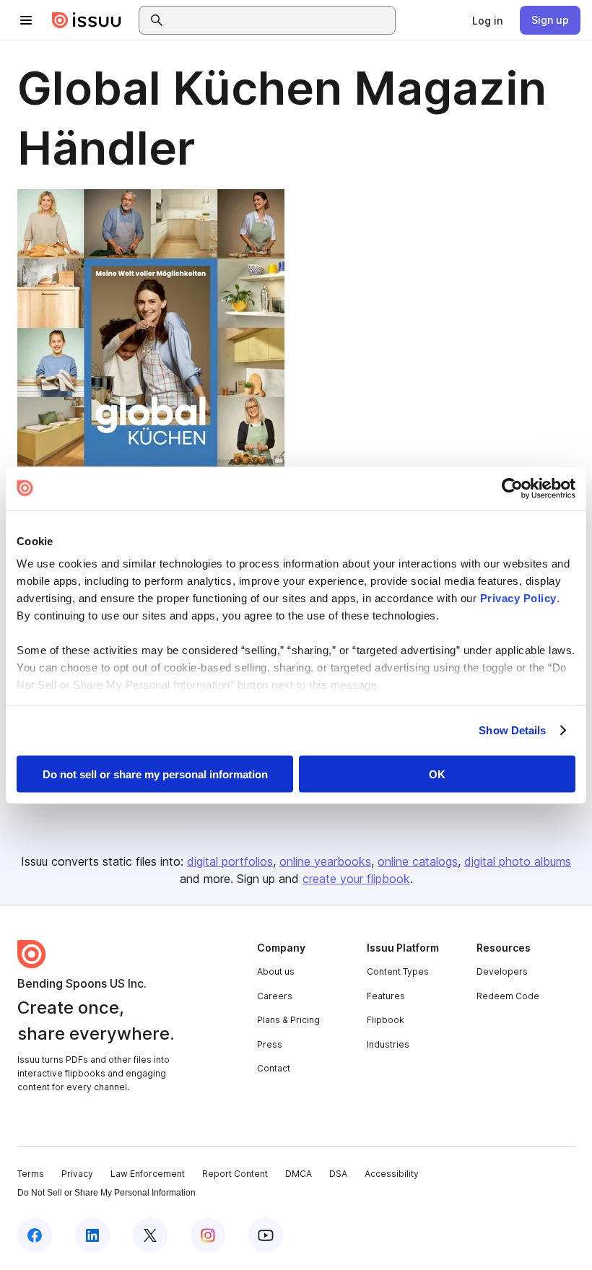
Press (269, 1044)
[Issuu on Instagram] (208, 1235)
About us (276, 971)
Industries (388, 1044)
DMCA (298, 1173)
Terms (30, 1173)
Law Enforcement (147, 1173)
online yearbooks (325, 861)
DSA (338, 1173)
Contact (273, 1068)
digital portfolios (230, 861)
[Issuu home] (86, 20)
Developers (502, 971)
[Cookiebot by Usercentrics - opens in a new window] (512, 488)
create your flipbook (356, 878)
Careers (274, 996)
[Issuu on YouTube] (265, 1235)
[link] (487, 20)
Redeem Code (507, 996)
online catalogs (418, 861)
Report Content (235, 1173)
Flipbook (385, 1019)
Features (386, 996)
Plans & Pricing (288, 1019)
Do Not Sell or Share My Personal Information (106, 1193)
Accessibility (392, 1173)
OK (437, 773)
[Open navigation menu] (26, 20)
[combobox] (280, 20)
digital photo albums (517, 861)
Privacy (77, 1173)
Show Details (512, 730)
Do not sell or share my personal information (155, 773)
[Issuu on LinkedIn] (92, 1235)
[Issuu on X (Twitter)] (150, 1235)
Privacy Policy (518, 598)
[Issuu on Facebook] (34, 1235)
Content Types (398, 971)
